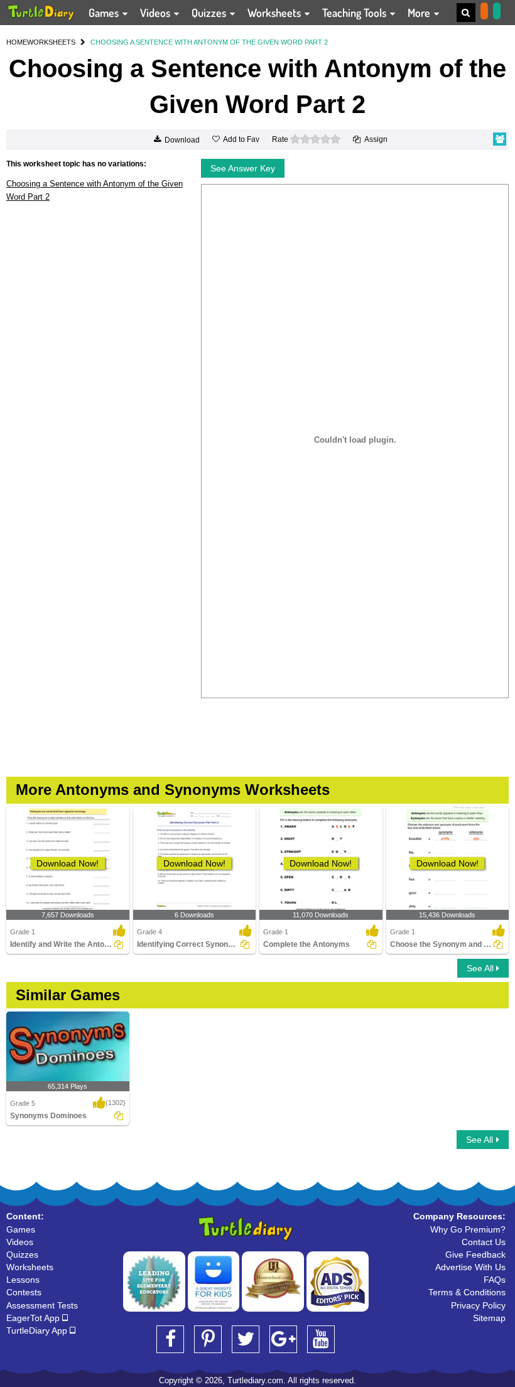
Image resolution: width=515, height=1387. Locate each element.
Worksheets (275, 12)
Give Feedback (475, 1254)
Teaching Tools (355, 12)
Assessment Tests (42, 1305)
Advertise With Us (470, 1267)
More (420, 12)
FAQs (495, 1280)
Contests (23, 1292)
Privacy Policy (478, 1305)
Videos (156, 12)
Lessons (23, 1280)
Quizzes (210, 12)
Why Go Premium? (468, 1229)
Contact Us (484, 1242)
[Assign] (118, 944)
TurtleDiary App (38, 1330)
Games (105, 12)
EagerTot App (34, 1318)
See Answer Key (242, 168)
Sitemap (489, 1318)
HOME (16, 42)
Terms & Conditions (467, 1292)
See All (481, 968)
